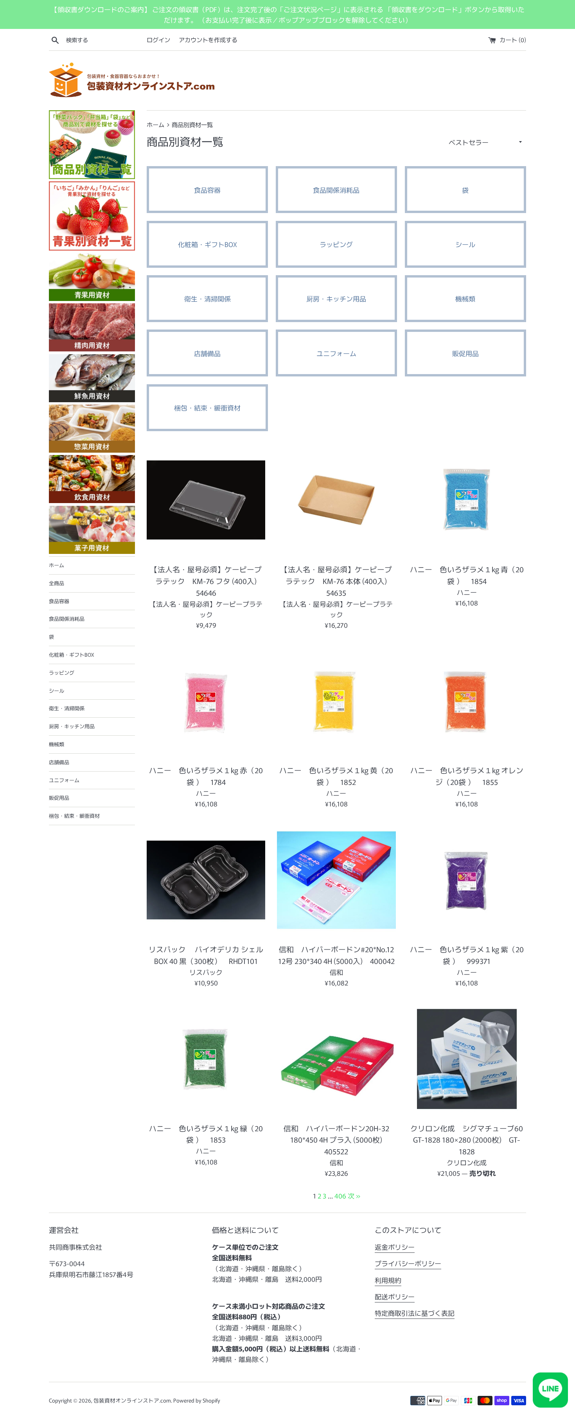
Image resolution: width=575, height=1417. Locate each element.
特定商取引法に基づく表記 (415, 1313)
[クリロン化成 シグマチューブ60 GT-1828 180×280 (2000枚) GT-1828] (467, 1059)
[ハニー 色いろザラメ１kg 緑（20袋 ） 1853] (206, 1059)
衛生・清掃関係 (66, 708)
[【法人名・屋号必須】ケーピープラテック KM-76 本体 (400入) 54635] (336, 500)
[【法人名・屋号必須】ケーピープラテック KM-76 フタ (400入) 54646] (206, 500)
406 (340, 1195)
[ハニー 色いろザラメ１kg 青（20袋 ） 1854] (467, 500)
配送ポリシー (395, 1296)
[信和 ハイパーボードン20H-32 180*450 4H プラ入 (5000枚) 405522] (336, 1059)
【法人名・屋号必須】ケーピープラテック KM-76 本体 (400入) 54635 (337, 581)
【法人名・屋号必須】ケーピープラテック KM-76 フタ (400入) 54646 (207, 581)
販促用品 (59, 797)
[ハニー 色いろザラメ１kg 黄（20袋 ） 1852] (336, 701)
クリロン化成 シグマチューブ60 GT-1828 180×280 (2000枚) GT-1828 (466, 1140)
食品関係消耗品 (66, 618)
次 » (354, 1195)
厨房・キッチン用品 (72, 726)
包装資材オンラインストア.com (132, 1400)
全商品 (56, 583)
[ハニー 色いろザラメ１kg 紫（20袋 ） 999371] (467, 880)
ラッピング (61, 672)
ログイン (158, 39)
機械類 (56, 744)
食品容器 (59, 601)
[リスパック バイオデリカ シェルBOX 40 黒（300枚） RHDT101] (206, 880)
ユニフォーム (64, 780)
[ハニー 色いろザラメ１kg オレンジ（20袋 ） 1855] (467, 701)
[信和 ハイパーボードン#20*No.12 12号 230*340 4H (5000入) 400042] (336, 880)
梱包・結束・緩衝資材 (74, 815)
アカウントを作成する (208, 39)
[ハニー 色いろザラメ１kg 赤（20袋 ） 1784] (206, 701)
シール (56, 690)
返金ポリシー (395, 1247)
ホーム (56, 565)
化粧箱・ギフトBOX (71, 654)
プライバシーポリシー (408, 1263)
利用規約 (388, 1280)
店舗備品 (59, 762)
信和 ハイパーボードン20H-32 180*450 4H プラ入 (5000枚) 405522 (337, 1140)
